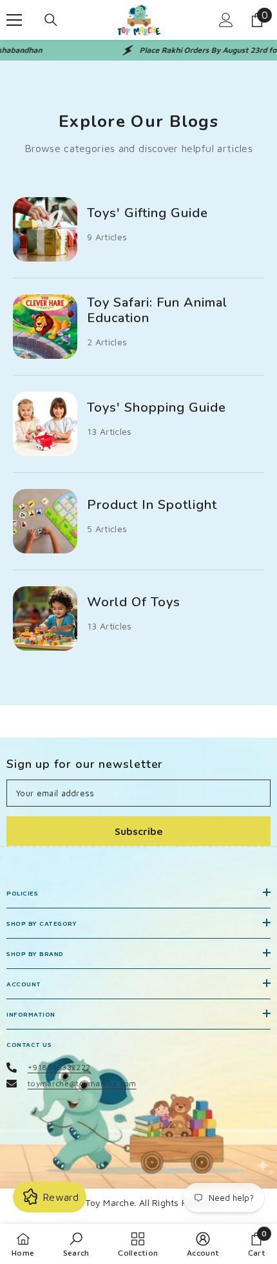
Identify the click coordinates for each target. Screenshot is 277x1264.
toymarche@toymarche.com (82, 1083)
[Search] (51, 20)
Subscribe (139, 831)
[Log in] (226, 20)
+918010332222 (59, 1067)
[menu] (14, 20)
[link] (76, 1244)
